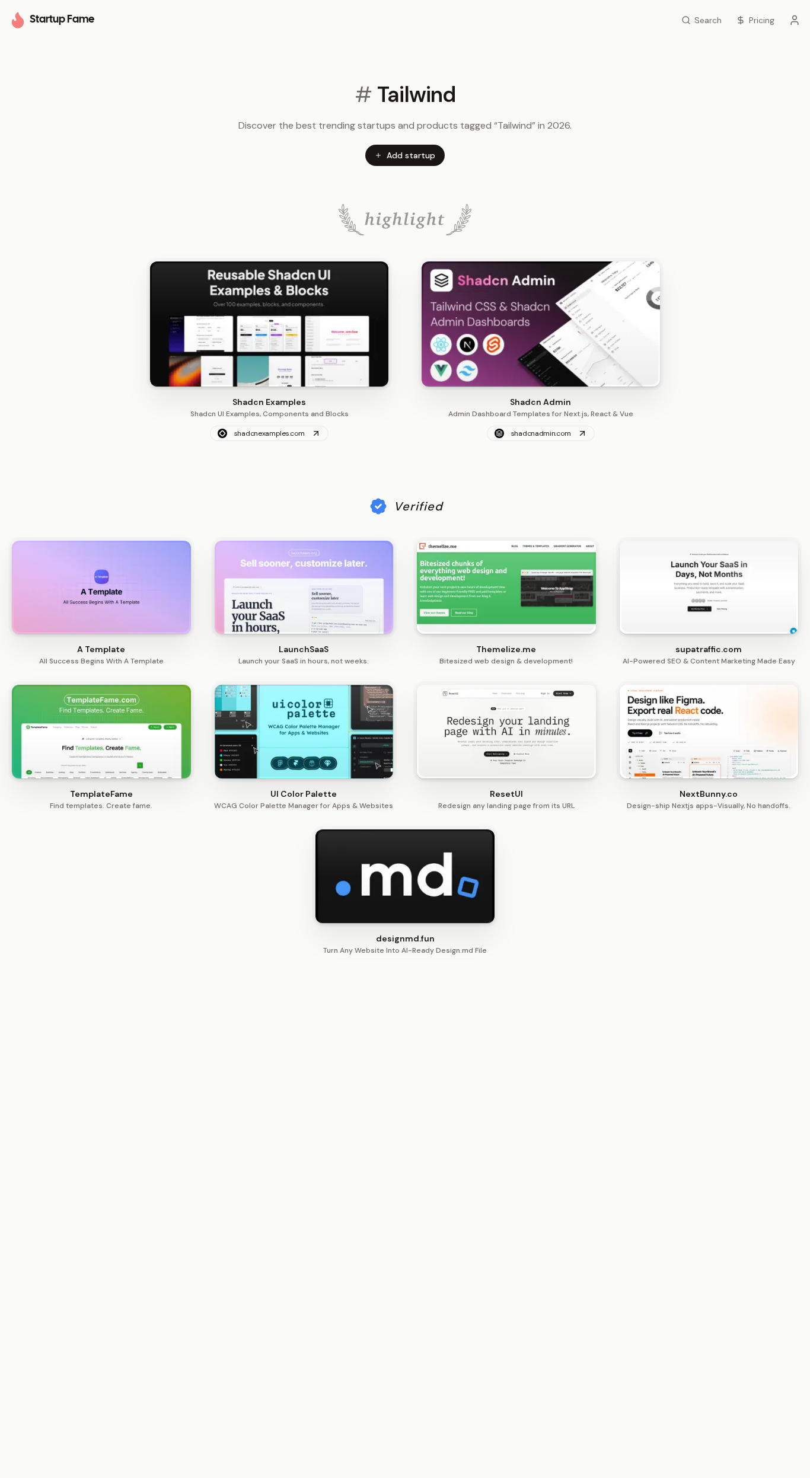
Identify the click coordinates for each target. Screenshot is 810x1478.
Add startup (411, 155)
